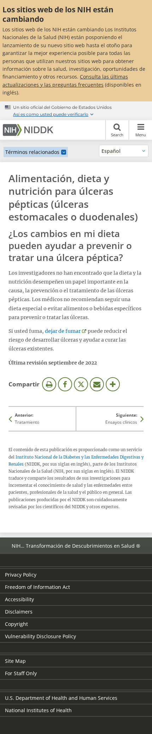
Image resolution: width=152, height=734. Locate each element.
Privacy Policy (20, 574)
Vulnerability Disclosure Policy (40, 636)
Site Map (15, 661)
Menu (140, 134)
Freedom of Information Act (37, 587)
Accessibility (19, 599)
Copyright (16, 624)
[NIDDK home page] (29, 130)
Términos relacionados (32, 152)
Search (117, 134)
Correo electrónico (97, 384)
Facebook (65, 384)
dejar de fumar (63, 331)
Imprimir (49, 384)
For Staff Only (21, 673)
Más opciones (113, 384)
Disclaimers (19, 611)
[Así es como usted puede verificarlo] (76, 110)
